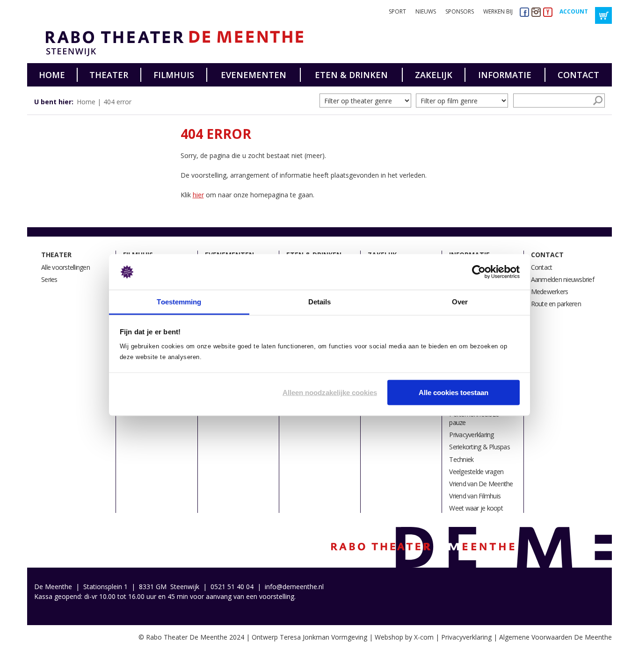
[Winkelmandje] (603, 15)
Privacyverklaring (471, 434)
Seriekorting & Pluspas (479, 446)
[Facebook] (524, 12)
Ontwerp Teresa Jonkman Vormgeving (309, 637)
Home (52, 74)
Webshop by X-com (404, 637)
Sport (397, 11)
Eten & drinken (351, 74)
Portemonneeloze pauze (474, 418)
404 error (117, 101)
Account (573, 11)
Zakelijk (433, 74)
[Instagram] (536, 12)
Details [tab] (319, 302)
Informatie (504, 74)
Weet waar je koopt (476, 508)
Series (49, 279)
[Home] (171, 43)
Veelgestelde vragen (476, 471)
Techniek (461, 459)
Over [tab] (460, 302)
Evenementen (253, 74)
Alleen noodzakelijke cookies (330, 392)
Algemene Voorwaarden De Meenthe (555, 637)
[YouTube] (547, 12)
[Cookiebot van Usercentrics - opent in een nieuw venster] (479, 272)
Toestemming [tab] (179, 302)
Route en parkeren (556, 303)
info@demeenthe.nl (294, 586)
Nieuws (425, 11)
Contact (578, 74)
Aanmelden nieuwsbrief (562, 279)
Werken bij (498, 11)
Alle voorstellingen (65, 267)
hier (198, 194)
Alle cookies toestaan (453, 392)
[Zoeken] (598, 101)
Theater (108, 74)
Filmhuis (173, 74)
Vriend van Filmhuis (475, 495)
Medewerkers (549, 291)
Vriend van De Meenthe (481, 483)
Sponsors (459, 11)
